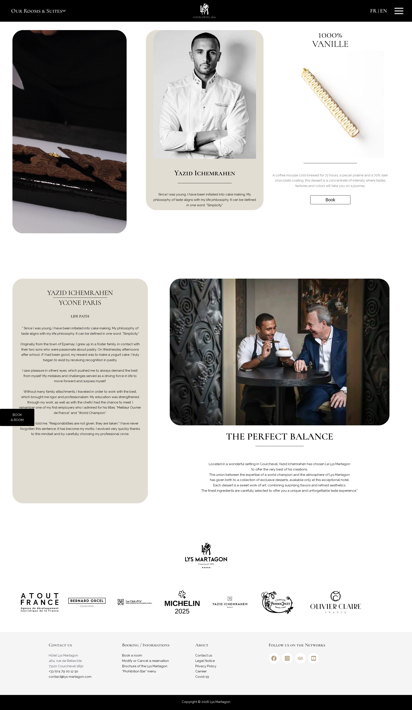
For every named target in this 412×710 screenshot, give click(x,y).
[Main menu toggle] (399, 11)
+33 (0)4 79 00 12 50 (63, 671)
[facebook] (275, 658)
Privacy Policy (205, 666)
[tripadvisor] (301, 658)
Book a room (132, 655)
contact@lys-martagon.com (70, 677)
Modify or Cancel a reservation (145, 661)
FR (373, 11)
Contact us (203, 655)
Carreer (201, 671)
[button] (64, 11)
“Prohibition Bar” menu (139, 671)
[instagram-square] (288, 658)
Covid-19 (202, 677)
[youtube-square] (314, 658)
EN (383, 11)
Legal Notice (205, 661)
